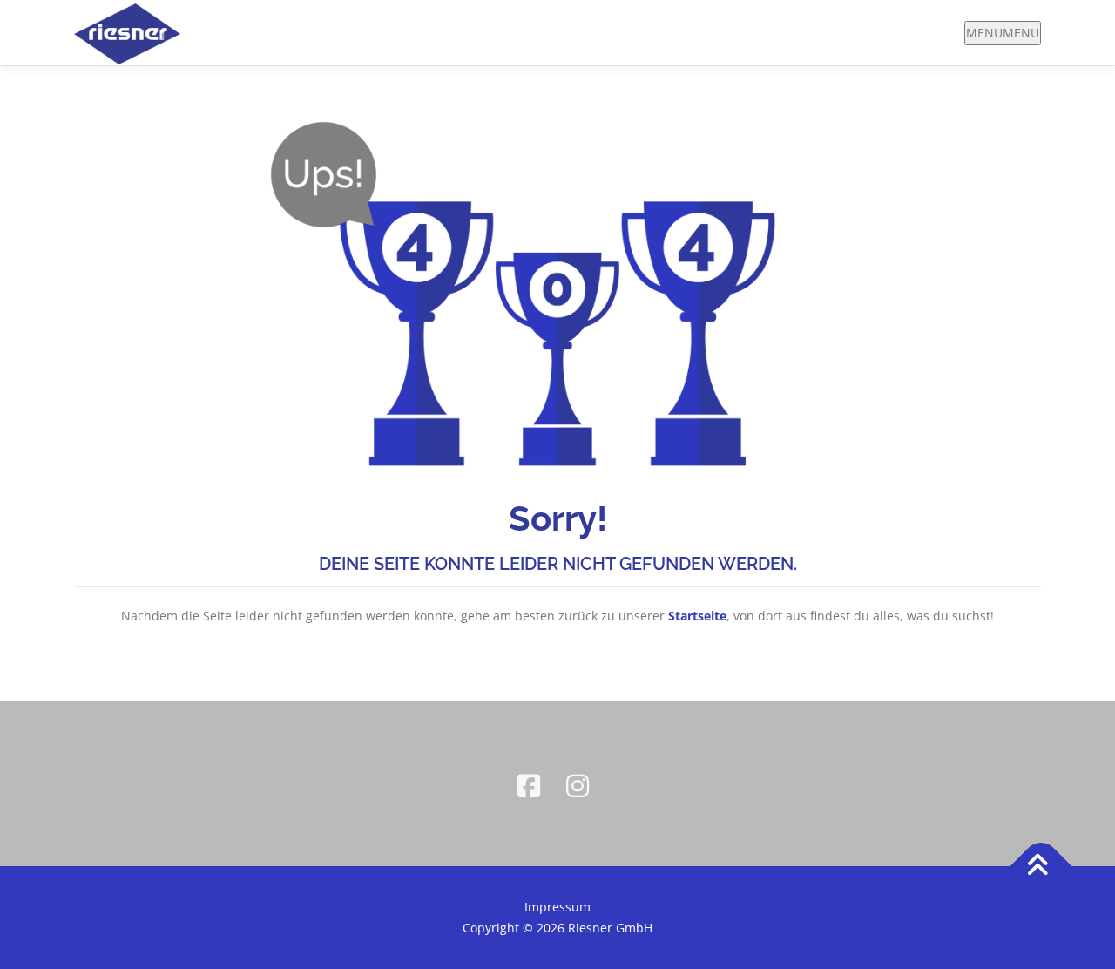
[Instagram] (582, 783)
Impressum (557, 906)
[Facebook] (533, 783)
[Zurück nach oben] (1041, 867)
